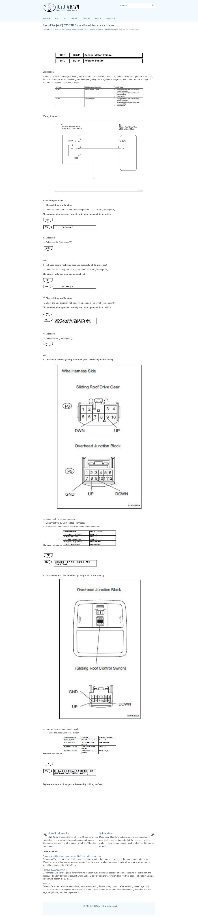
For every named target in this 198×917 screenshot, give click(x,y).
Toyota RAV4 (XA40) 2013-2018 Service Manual (61, 29)
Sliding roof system (97, 29)
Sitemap (73, 18)
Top (64, 18)
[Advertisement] (99, 41)
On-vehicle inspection (113, 29)
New (56, 18)
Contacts (86, 18)
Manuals (46, 18)
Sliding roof (84, 29)
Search (98, 18)
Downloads (110, 18)
